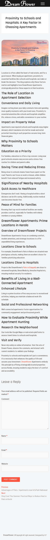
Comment (5, 399)
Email (4, 450)
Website (4, 464)
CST (45, 535)
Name (4, 436)
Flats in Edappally (29, 267)
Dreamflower (26, 362)
